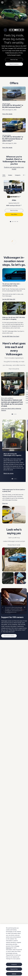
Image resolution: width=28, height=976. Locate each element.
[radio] (10, 221)
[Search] (19, 2)
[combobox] (14, 255)
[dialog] (14, 950)
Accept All (14, 964)
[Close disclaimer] (25, 636)
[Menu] (25, 2)
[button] (14, 589)
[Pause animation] (4, 477)
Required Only (14, 969)
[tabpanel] (14, 201)
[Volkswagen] (2, 2)
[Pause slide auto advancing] (5, 30)
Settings (14, 973)
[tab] (10, 30)
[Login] (22, 2)
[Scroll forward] (25, 175)
